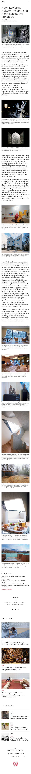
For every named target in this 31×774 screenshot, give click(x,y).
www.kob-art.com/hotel (7, 589)
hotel (10, 602)
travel (22, 604)
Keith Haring (15, 604)
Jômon (9, 604)
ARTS (11, 714)
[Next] (24, 756)
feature (6, 602)
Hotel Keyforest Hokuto (19, 602)
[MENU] (29, 2)
